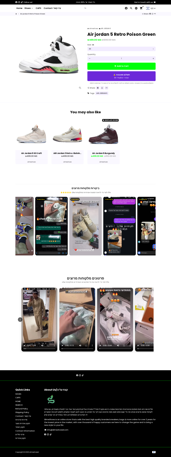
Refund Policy (21, 408)
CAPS (38, 8)
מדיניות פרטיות (21, 419)
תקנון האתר (20, 427)
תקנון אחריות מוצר (22, 423)
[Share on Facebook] (150, 14)
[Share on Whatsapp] (152, 14)
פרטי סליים (19, 434)
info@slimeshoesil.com (56, 429)
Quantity (91, 54)
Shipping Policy (22, 412)
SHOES (18, 394)
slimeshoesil (34, 452)
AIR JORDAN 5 (105, 28)
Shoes (28, 8)
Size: (90, 44)
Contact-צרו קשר (52, 8)
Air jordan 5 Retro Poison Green (32, 14)
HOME (18, 401)
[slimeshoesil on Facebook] (16, 2)
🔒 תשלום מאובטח (121, 76)
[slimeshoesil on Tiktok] (22, 2)
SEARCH (19, 405)
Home (19, 8)
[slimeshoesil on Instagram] (19, 2)
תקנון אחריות (20, 438)
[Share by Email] (155, 14)
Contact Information (25, 430)
